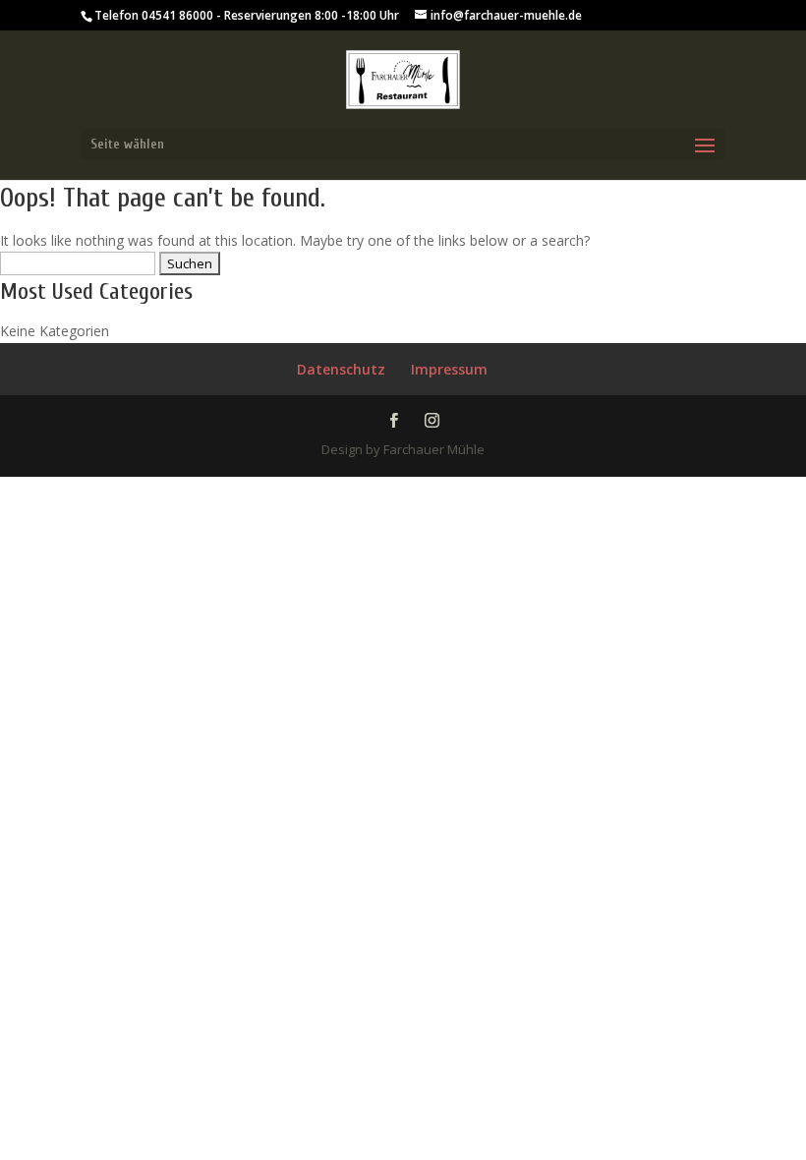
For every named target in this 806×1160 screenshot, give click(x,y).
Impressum (449, 369)
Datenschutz (341, 369)
